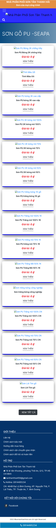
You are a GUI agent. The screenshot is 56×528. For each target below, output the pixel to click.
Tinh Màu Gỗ (28, 76)
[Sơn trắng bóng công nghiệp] (28, 287)
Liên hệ (6, 437)
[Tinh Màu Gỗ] (28, 72)
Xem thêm (28, 61)
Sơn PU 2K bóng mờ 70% (28, 148)
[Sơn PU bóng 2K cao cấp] (28, 96)
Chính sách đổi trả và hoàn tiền (17, 454)
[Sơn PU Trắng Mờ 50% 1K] (28, 263)
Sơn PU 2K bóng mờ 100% (28, 124)
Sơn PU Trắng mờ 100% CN (28, 316)
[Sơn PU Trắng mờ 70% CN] (28, 335)
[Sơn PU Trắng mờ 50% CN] (28, 359)
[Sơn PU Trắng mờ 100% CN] (28, 311)
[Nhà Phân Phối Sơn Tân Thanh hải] (29, 15)
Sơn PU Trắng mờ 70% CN (28, 340)
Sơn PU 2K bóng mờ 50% (28, 172)
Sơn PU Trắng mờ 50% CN (28, 363)
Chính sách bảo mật (12, 442)
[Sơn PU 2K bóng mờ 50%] (28, 167)
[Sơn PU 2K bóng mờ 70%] (28, 144)
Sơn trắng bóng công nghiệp (28, 292)
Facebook (13, 505)
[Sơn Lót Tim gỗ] (28, 383)
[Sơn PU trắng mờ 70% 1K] (28, 239)
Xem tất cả (28, 412)
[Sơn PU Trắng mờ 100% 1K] (28, 215)
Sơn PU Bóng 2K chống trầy (28, 52)
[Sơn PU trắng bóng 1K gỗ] (28, 191)
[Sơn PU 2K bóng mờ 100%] (28, 120)
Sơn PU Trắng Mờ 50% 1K (28, 268)
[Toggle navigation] (4, 10)
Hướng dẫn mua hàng (13, 446)
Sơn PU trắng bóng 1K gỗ (28, 196)
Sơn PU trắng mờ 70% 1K (28, 244)
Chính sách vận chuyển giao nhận (19, 450)
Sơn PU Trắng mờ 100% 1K (28, 220)
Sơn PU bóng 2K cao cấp (28, 100)
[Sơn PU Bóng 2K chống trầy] (28, 48)
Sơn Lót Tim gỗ (28, 387)
